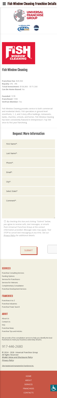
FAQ (3, 325)
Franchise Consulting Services (13, 273)
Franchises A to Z (8, 300)
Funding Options (8, 276)
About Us (5, 318)
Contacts (29, 392)
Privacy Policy (9, 235)
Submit (28, 250)
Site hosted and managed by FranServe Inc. (18, 366)
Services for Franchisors (11, 279)
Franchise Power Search (11, 307)
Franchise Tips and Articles (12, 331)
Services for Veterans (10, 282)
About (28, 380)
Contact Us (6, 322)
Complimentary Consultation (13, 286)
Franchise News (8, 328)
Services (28, 384)
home (28, 376)
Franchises (28, 388)
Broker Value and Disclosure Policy (17, 357)
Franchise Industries (9, 304)
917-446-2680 (12, 346)
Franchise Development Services (14, 289)
